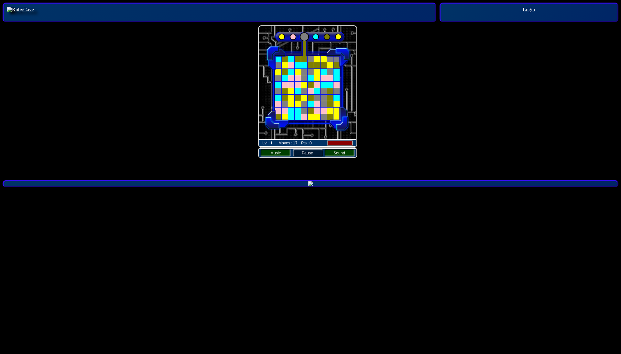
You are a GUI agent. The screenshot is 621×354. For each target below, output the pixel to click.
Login (529, 9)
